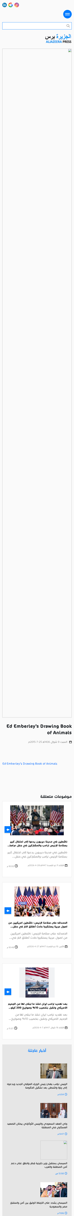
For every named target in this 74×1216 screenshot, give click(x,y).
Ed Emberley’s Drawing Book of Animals (29, 763)
